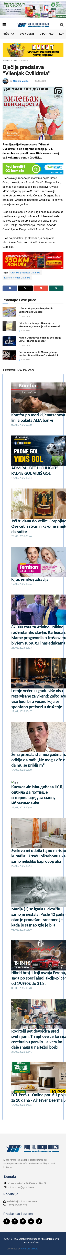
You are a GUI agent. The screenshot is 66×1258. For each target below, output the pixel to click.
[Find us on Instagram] (15, 1221)
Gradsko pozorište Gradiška (25, 272)
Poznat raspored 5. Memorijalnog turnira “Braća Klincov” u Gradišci (38, 353)
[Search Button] (61, 24)
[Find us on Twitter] (23, 1221)
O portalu (46, 33)
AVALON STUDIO (30, 1248)
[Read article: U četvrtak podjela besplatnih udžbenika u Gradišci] (9, 311)
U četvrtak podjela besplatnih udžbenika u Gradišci (36, 310)
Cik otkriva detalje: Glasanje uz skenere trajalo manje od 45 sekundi (39, 324)
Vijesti (15, 60)
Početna (8, 33)
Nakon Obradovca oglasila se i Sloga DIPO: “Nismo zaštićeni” (40, 339)
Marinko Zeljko (21, 80)
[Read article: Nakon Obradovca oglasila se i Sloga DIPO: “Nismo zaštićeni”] (9, 341)
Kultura (24, 60)
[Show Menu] (4, 24)
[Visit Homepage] (33, 24)
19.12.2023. (40, 80)
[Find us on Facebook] (6, 1221)
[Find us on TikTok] (39, 1221)
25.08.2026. (25, 316)
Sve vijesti (27, 33)
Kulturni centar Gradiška (17, 277)
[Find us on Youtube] (31, 1221)
